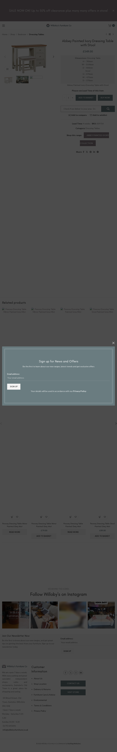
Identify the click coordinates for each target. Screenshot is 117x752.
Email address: (13, 374)
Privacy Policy (79, 391)
